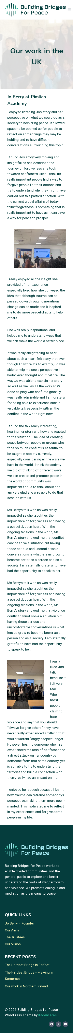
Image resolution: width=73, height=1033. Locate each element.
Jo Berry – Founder (19, 923)
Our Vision (13, 944)
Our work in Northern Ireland (26, 986)
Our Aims (12, 930)
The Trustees (15, 937)
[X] (58, 1024)
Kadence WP (47, 1015)
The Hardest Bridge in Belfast (27, 964)
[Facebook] (51, 1024)
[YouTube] (65, 1024)
